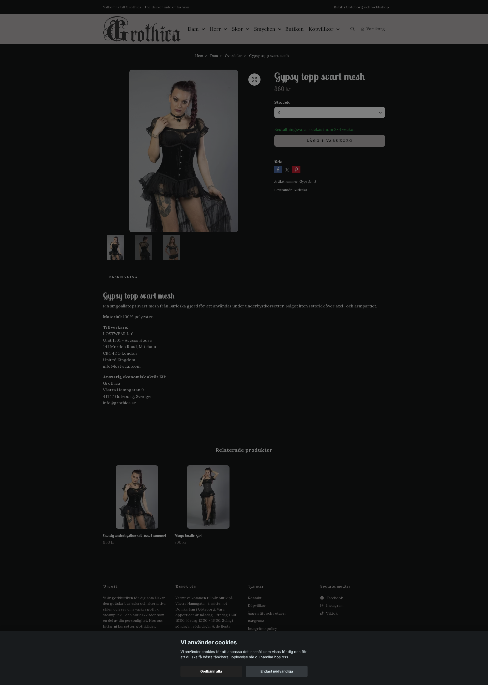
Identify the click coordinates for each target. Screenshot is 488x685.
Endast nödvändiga (277, 671)
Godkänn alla (211, 671)
